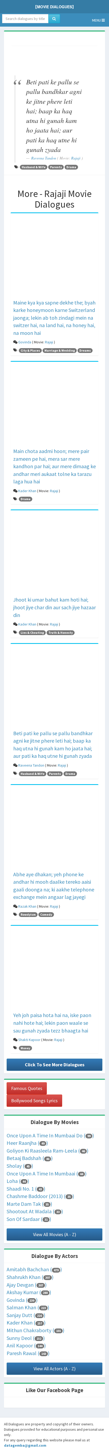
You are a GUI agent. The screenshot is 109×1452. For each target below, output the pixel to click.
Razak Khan (27, 906)
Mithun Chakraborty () (35, 1330)
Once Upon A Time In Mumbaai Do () (50, 1135)
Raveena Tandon (43, 158)
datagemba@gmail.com (25, 1445)
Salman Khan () (28, 1307)
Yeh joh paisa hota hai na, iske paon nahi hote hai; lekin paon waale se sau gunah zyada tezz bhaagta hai (52, 1023)
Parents (56, 167)
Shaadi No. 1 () (26, 1188)
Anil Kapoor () (26, 1345)
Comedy (46, 914)
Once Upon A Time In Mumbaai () (47, 1173)
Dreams (85, 350)
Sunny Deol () (26, 1338)
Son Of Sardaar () (29, 1219)
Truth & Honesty (60, 633)
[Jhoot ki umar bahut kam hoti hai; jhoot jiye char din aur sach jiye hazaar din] (54, 554)
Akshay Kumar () (29, 1292)
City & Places (30, 350)
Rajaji (75, 158)
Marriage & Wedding (59, 350)
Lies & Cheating (32, 633)
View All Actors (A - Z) (55, 1368)
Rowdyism (28, 914)
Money (25, 1048)
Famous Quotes (26, 1088)
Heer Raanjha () (27, 1143)
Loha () (18, 1181)
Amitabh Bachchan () (34, 1269)
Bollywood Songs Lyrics (34, 1100)
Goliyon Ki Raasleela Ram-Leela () (47, 1150)
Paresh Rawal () (28, 1353)
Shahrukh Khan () (30, 1277)
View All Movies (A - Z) (54, 1234)
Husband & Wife (34, 167)
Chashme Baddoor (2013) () (40, 1196)
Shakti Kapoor (29, 1039)
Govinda (24, 342)
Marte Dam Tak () (29, 1203)
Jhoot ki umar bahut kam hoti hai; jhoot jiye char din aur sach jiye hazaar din (54, 607)
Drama (71, 167)
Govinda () (22, 1300)
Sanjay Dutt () (26, 1315)
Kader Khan (27, 490)
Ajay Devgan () (27, 1284)
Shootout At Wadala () (35, 1211)
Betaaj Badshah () (30, 1158)
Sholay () (20, 1165)
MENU (97, 20)
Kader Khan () (26, 1322)
